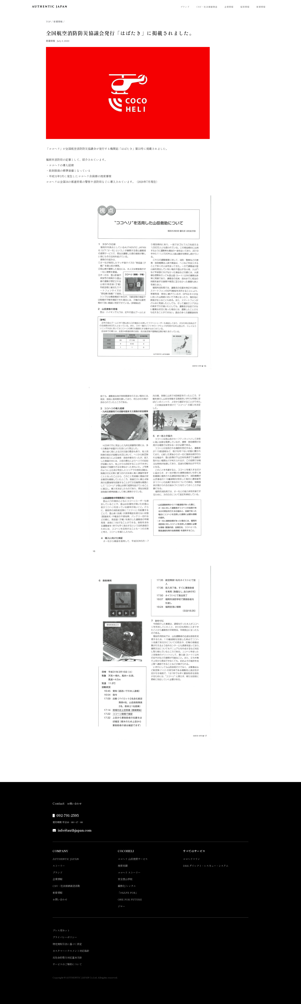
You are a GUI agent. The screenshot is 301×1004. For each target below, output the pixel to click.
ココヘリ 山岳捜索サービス (133, 859)
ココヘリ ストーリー (129, 872)
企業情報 (228, 6)
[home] (49, 6)
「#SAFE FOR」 (128, 892)
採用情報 (244, 6)
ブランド (185, 6)
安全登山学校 (125, 879)
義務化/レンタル (127, 886)
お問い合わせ (60, 899)
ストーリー (59, 865)
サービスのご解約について (67, 964)
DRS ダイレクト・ (205, 865)
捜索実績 (123, 865)
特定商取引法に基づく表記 (67, 944)
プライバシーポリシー (65, 937)
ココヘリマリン (191, 859)
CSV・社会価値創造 (206, 6)
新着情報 (260, 6)
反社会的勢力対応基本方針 (67, 957)
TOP (48, 21)
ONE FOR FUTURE (130, 899)
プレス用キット (61, 930)
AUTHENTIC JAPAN (66, 859)
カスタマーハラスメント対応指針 (71, 951)
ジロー (121, 906)
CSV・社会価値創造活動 (66, 886)
